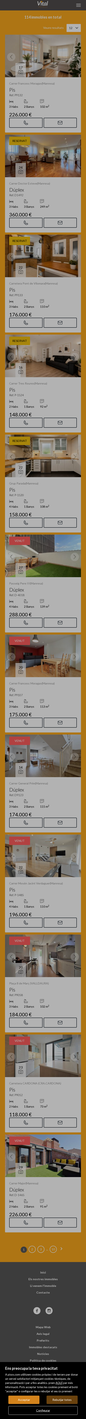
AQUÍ (59, 1383)
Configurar (43, 1410)
